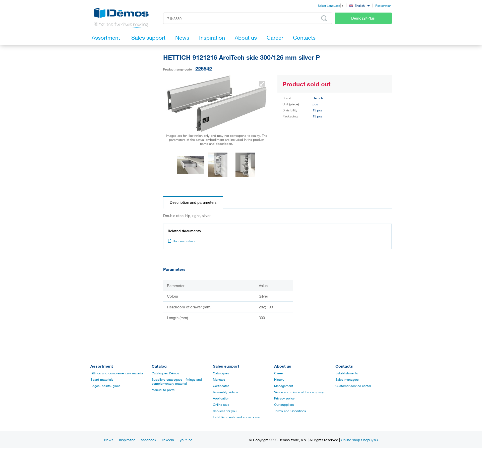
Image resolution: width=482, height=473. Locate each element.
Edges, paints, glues (105, 386)
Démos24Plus (363, 18)
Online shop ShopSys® (359, 440)
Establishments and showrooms (236, 417)
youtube (186, 440)
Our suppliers (284, 404)
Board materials (101, 379)
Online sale (221, 404)
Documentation (184, 241)
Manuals (219, 379)
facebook (148, 440)
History (279, 379)
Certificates (221, 386)
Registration (383, 6)
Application (221, 398)
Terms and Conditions (290, 411)
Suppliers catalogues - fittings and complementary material (177, 381)
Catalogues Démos (165, 373)
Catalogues (221, 373)
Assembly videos (225, 392)
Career (279, 373)
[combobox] (359, 5)
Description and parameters (193, 202)
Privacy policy (284, 398)
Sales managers (347, 379)
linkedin (168, 440)
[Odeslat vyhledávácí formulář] (324, 18)
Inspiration (127, 440)
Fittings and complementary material (117, 373)
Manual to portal (163, 390)
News (108, 440)
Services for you (224, 411)
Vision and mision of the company (299, 392)
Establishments (346, 373)
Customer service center (353, 386)
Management (283, 386)
